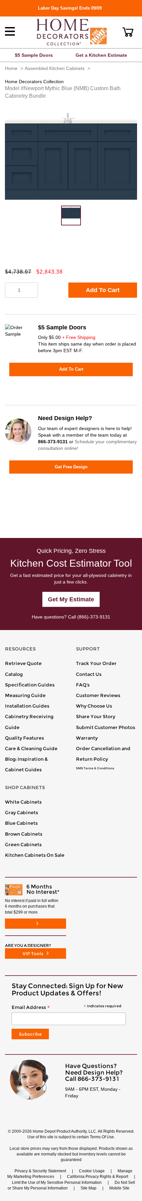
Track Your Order (96, 663)
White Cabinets (23, 802)
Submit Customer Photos (105, 727)
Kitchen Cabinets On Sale (34, 855)
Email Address (66, 1008)
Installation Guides (27, 706)
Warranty (87, 738)
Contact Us (88, 674)
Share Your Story (95, 716)
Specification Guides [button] (29, 685)
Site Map (88, 1188)
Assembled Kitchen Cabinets (55, 68)
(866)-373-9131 (93, 616)
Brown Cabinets (23, 834)
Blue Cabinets (21, 823)
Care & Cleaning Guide (31, 748)
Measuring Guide (25, 695)
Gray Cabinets (21, 813)
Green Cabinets (23, 845)
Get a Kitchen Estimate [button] (101, 55)
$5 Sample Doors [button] (34, 55)
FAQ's (82, 685)
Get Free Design (71, 466)
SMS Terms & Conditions (95, 768)
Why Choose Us (94, 706)
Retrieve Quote (23, 663)
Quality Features (24, 738)
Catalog (14, 674)
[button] (128, 32)
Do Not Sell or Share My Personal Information (71, 1185)
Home (11, 68)
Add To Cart (103, 290)
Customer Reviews (98, 695)
